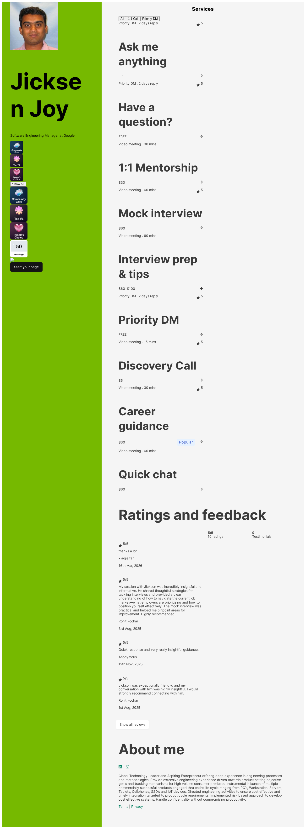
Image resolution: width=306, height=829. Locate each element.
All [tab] (122, 19)
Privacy (137, 806)
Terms (123, 806)
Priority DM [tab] (150, 19)
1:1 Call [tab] (133, 19)
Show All (18, 184)
